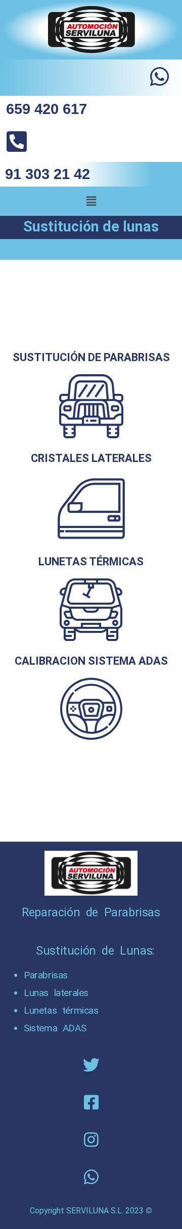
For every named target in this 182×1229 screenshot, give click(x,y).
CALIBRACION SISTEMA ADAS (91, 661)
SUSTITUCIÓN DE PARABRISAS (91, 357)
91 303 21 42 (47, 174)
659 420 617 (46, 109)
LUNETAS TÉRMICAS (91, 561)
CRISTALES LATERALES (91, 458)
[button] (91, 201)
